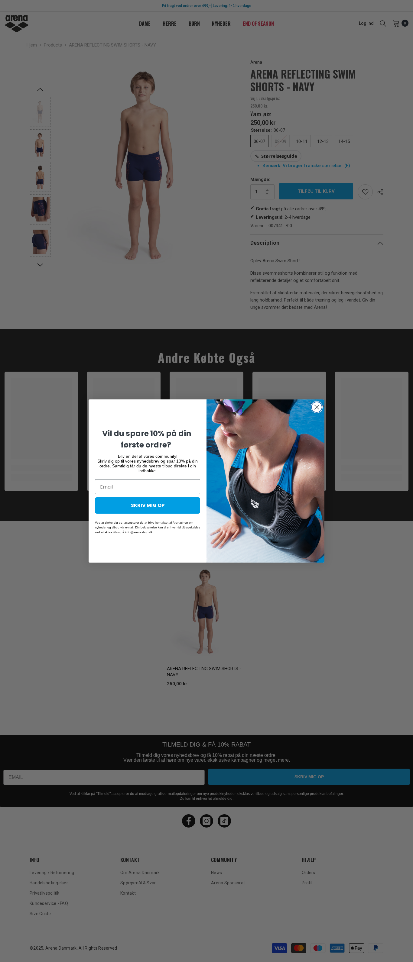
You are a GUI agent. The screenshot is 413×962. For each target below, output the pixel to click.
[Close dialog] (316, 407)
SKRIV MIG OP (147, 505)
